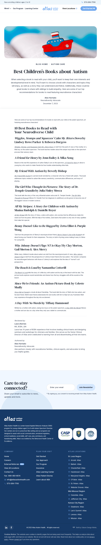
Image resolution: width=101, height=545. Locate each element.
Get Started (41, 456)
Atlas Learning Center (45, 472)
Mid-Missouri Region (76, 491)
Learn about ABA (43, 480)
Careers (7, 460)
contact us (17, 539)
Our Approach (42, 460)
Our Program (18, 9)
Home (6, 456)
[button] (8, 8)
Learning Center (31, 9)
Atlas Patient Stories (44, 476)
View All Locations (11, 468)
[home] (50, 8)
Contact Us (8, 472)
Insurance (40, 468)
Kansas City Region (76, 503)
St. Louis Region (74, 456)
